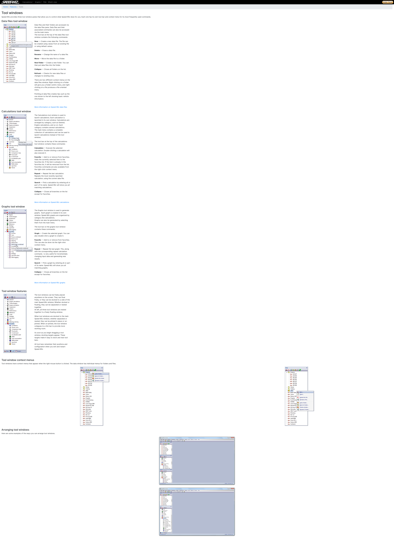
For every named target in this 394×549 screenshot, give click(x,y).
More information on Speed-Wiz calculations (51, 202)
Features (13, 7)
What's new (52, 2)
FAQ (44, 2)
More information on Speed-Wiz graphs (49, 283)
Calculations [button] (27, 2)
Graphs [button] (37, 2)
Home (5, 7)
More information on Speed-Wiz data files (50, 107)
